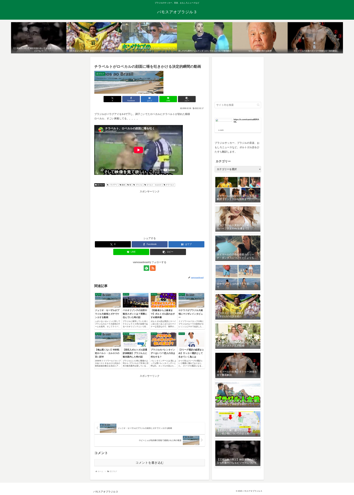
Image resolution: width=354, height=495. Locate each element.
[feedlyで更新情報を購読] (146, 268)
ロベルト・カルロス (154, 185)
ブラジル (139, 185)
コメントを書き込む (150, 462)
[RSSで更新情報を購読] (153, 268)
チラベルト (170, 185)
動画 (123, 185)
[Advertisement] (149, 213)
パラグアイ (113, 185)
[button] (187, 99)
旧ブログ (100, 185)
